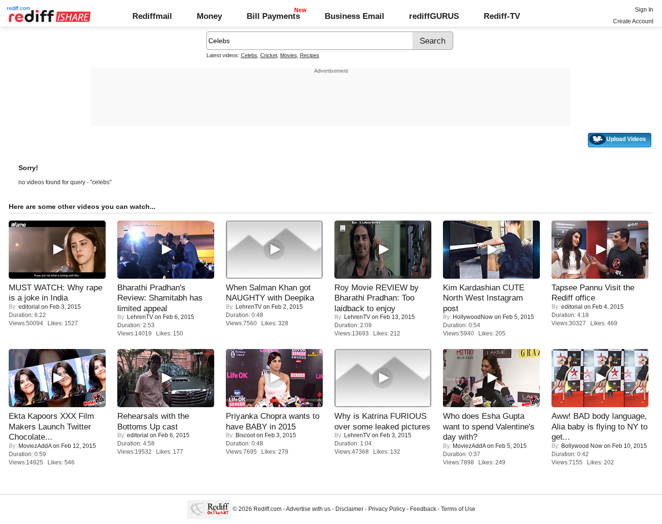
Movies (288, 55)
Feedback (423, 509)
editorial (29, 306)
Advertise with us (308, 509)
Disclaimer (349, 509)
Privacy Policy (386, 509)
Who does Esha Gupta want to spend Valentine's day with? (489, 426)
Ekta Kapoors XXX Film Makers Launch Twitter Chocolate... (51, 426)
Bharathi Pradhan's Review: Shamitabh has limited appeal (160, 298)
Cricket (268, 55)
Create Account (633, 21)
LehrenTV (140, 317)
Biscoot (245, 435)
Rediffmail (152, 16)
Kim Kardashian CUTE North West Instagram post (483, 298)
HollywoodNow (473, 317)
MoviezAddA (34, 446)
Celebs (249, 55)
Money (209, 16)
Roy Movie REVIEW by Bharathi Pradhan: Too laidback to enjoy (376, 298)
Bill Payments (273, 16)
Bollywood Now (581, 446)
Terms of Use (458, 509)
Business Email (354, 16)
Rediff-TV (502, 16)
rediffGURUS (434, 16)
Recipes (309, 55)
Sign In (644, 9)
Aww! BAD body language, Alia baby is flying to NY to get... (599, 426)
